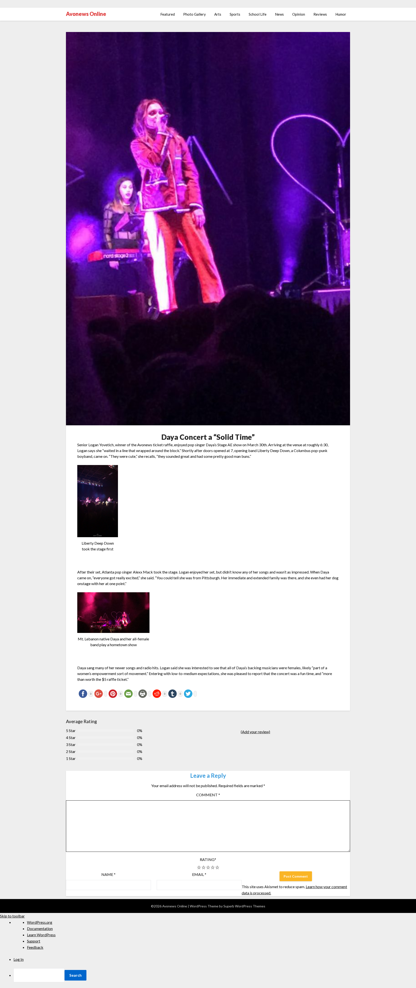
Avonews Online (86, 14)
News (279, 14)
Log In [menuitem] (18, 959)
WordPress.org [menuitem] (39, 922)
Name (108, 874)
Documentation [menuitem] (40, 928)
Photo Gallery (194, 14)
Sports (235, 14)
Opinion (298, 14)
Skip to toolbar (12, 916)
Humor (340, 14)
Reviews (320, 14)
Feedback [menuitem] (35, 947)
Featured (167, 14)
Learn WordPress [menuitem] (41, 934)
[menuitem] (214, 975)
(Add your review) (255, 731)
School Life (257, 14)
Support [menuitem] (33, 941)
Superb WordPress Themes (244, 906)
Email (199, 874)
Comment (208, 794)
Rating (208, 859)
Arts (217, 14)
